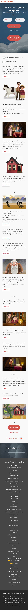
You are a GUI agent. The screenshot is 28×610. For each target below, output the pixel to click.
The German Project (14, 604)
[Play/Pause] (2, 55)
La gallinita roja (14, 498)
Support (23, 596)
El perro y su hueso (14, 514)
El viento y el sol (14, 506)
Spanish (22, 593)
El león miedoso (14, 517)
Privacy (11, 598)
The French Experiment (18, 600)
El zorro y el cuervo (14, 520)
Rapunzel (14, 545)
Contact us (6, 598)
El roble (14, 501)
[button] (26, 1)
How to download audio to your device (16, 452)
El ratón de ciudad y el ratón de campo (14, 512)
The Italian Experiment (20, 602)
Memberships (17, 596)
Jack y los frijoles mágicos (14, 535)
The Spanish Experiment (8, 602)
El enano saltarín (14, 540)
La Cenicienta (14, 548)
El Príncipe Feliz (14, 532)
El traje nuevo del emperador (14, 543)
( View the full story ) (14, 30)
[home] (8, 1)
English (13, 593)
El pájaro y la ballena (14, 525)
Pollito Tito (14, 523)
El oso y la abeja (14, 504)
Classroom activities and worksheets (15, 49)
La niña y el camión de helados (14, 509)
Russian (18, 595)
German (13, 595)
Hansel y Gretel (14, 553)
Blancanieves (14, 537)
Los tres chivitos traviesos (14, 551)
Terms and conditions (19, 598)
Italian (9, 595)
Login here (18, 43)
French (17, 593)
